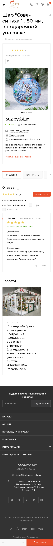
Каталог (7, 416)
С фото (37, 205)
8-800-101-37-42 (27, 465)
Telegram (19, 500)
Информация (11, 447)
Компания (9, 439)
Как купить (32, 175)
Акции (6, 424)
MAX (34, 500)
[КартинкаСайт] (26, 89)
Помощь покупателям (17, 454)
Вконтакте (11, 500)
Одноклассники (26, 500)
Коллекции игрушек (15, 432)
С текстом (12, 209)
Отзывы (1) (12, 175)
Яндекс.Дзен (41, 500)
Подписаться (41, 403)
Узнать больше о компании (18, 157)
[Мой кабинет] (42, 4)
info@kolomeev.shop (28, 475)
